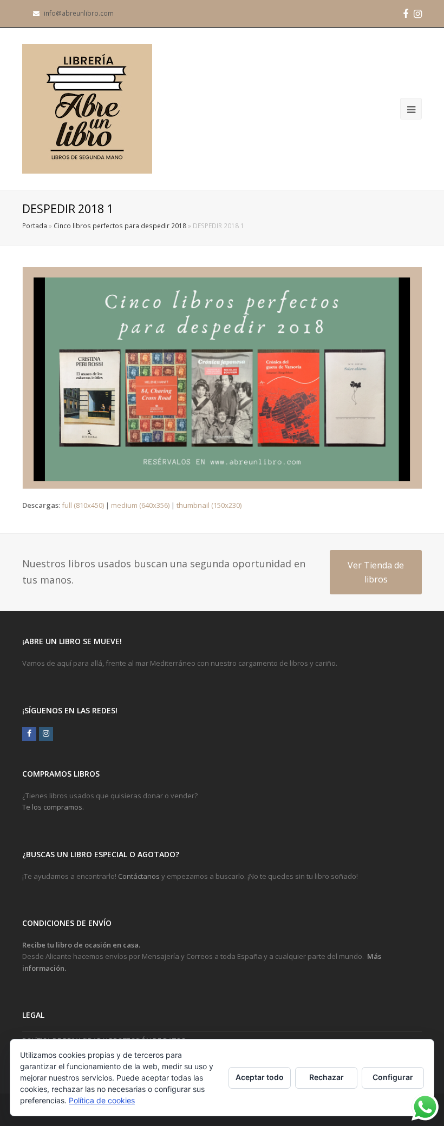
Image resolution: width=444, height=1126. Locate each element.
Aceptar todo (260, 1077)
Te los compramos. (53, 807)
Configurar (393, 1077)
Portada (34, 225)
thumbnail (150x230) (209, 505)
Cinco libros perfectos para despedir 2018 (120, 225)
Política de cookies (102, 1100)
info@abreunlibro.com (79, 13)
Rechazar (326, 1077)
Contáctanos (139, 876)
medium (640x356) (140, 505)
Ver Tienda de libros (376, 572)
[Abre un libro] (87, 109)
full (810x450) (83, 505)
